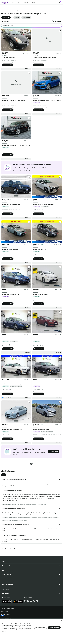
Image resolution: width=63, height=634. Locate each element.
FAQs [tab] (3, 474)
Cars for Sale (8, 10)
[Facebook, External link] (28, 601)
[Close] (61, 620)
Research (25, 2)
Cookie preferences (40, 627)
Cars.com (29, 625)
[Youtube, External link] (31, 601)
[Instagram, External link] (34, 601)
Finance (33, 2)
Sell (18, 2)
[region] (31, 626)
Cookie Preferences (6, 618)
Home (2, 10)
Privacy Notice (4, 611)
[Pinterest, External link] (37, 601)
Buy (13, 2)
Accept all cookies (54, 627)
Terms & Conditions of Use (7, 608)
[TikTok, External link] (25, 601)
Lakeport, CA (16, 10)
